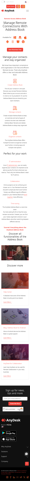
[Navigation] (27, 11)
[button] (26, 454)
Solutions (4, 451)
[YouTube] (17, 477)
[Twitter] (24, 477)
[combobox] (27, 2)
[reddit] (21, 477)
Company (4, 461)
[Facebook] (11, 477)
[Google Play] (15, 433)
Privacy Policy (4, 472)
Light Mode (10, 2)
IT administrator (12, 165)
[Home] (7, 11)
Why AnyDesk (6, 446)
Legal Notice (11, 472)
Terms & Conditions (21, 470)
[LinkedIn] (14, 477)
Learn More (7, 302)
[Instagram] (7, 477)
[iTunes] (15, 438)
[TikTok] (28, 477)
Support (4, 456)
